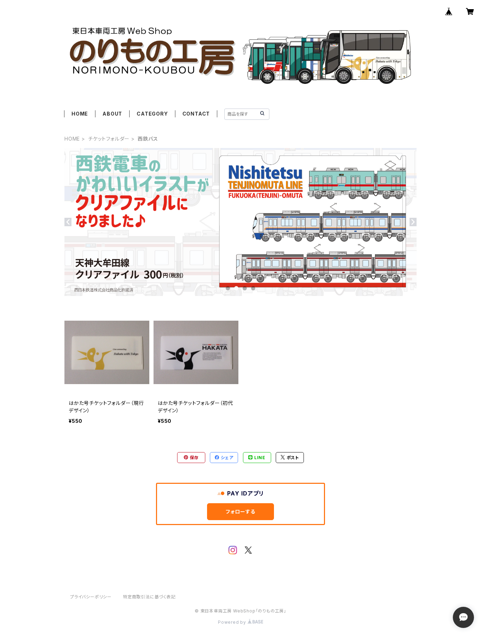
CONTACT (196, 114)
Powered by (233, 622)
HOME (79, 114)
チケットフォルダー (109, 139)
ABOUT (112, 114)
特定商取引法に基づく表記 (149, 596)
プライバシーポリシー (91, 596)
